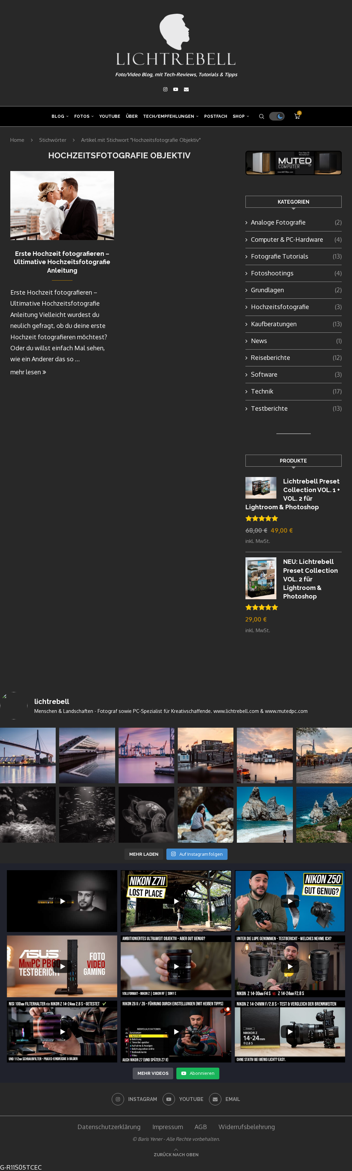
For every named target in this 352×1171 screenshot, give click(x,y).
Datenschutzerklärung (109, 1126)
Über (132, 116)
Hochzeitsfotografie (296, 306)
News (296, 340)
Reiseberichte (296, 357)
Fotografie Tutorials (296, 256)
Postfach (215, 116)
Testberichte (296, 408)
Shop (239, 116)
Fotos (81, 116)
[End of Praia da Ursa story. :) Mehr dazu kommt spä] (205, 814)
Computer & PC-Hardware (296, 239)
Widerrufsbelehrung (247, 1126)
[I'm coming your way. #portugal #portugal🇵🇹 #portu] (324, 814)
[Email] (186, 89)
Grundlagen (296, 290)
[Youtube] (175, 89)
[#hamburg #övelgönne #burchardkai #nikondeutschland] (146, 755)
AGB (201, 1126)
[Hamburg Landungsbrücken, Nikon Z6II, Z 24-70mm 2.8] (205, 755)
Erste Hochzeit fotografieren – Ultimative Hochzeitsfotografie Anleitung (62, 262)
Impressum (167, 1126)
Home (17, 140)
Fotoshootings (296, 273)
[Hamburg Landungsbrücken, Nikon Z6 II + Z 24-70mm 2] (324, 755)
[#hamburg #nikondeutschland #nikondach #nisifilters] (28, 755)
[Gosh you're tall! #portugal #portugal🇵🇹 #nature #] (265, 814)
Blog (58, 116)
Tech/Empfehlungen (168, 116)
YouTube (109, 116)
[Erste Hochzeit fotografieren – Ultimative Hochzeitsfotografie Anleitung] (62, 205)
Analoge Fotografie (296, 222)
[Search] (261, 116)
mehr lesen (25, 372)
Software (296, 374)
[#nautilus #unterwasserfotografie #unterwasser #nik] (28, 814)
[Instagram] (165, 89)
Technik (296, 391)
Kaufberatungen (296, 324)
